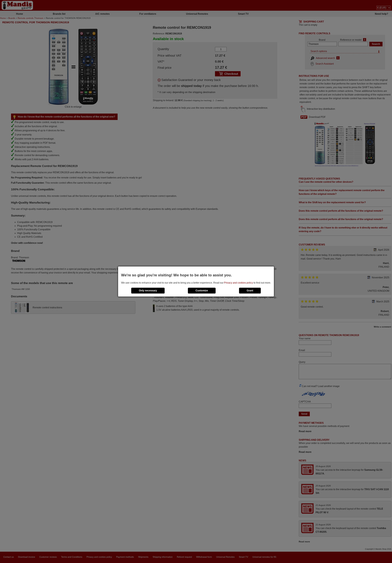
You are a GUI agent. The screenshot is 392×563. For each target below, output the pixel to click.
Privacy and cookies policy (238, 282)
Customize (202, 290)
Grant (250, 290)
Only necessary (148, 290)
